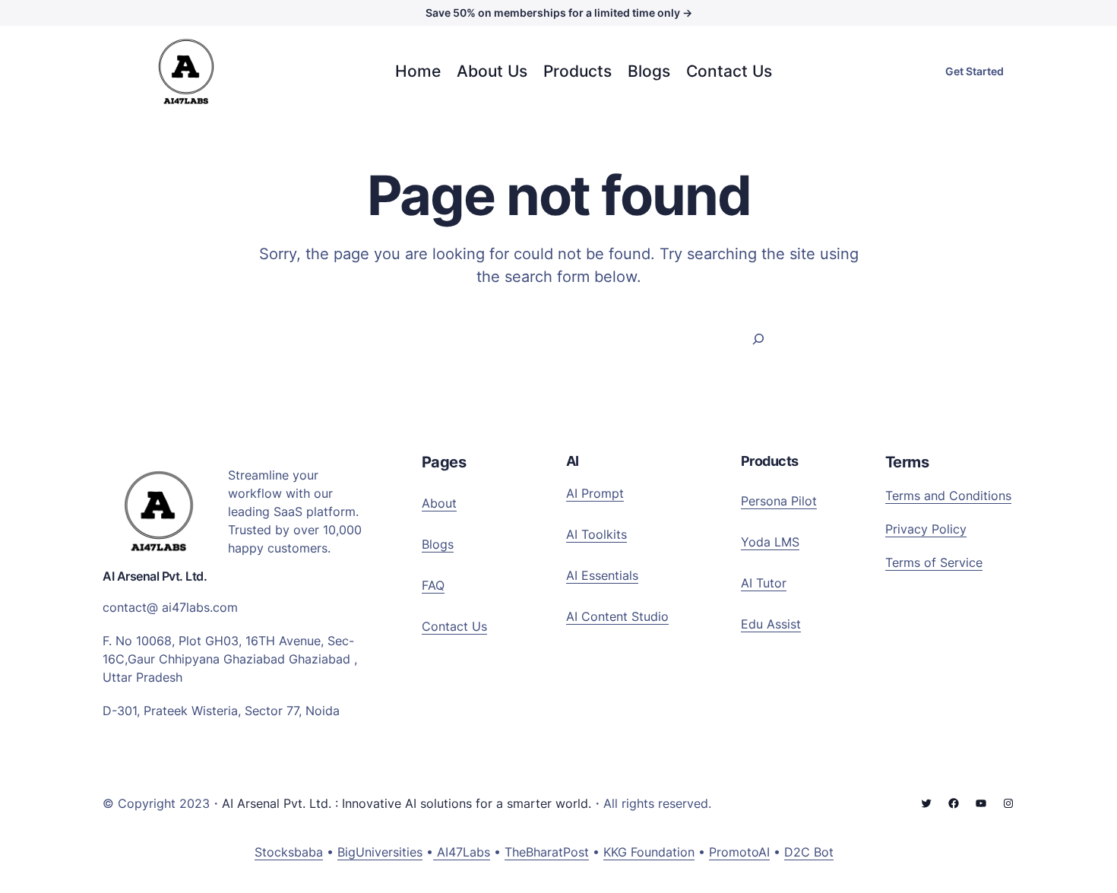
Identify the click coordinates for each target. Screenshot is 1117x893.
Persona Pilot (779, 500)
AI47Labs (461, 852)
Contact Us (454, 626)
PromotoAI (739, 852)
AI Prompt (595, 493)
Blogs (438, 544)
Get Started (974, 71)
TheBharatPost (547, 852)
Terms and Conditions (948, 495)
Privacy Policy (926, 529)
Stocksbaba (289, 852)
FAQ (433, 585)
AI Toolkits (596, 534)
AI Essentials (602, 575)
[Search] (758, 338)
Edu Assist (771, 624)
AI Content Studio (617, 616)
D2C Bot (809, 852)
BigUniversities (379, 852)
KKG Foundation (649, 852)
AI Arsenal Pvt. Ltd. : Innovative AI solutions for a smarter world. (406, 803)
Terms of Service (934, 562)
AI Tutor (763, 583)
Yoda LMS (770, 541)
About (439, 503)
